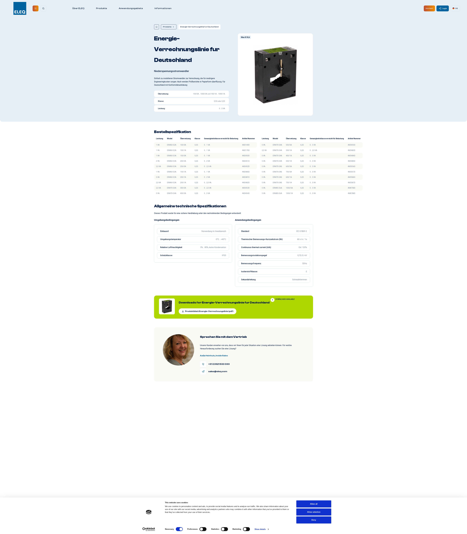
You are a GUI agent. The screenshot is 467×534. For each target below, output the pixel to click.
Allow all (313, 504)
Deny (313, 520)
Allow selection (313, 512)
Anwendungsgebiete (131, 8)
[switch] (202, 529)
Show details (260, 529)
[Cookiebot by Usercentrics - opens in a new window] (148, 529)
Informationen (163, 8)
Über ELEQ (78, 8)
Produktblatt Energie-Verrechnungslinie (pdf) (209, 311)
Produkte (101, 8)
